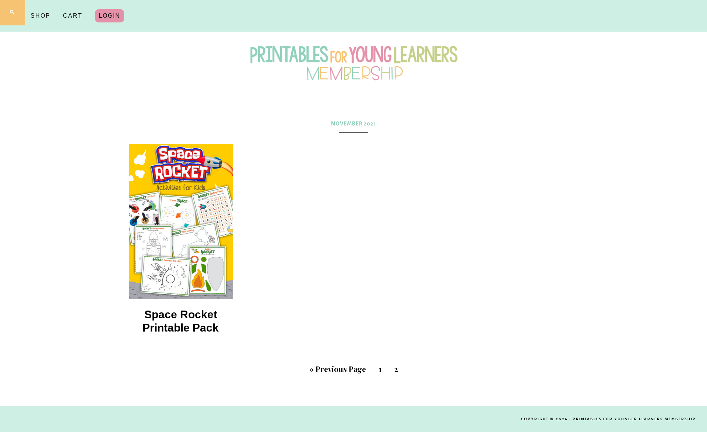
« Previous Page (337, 369)
